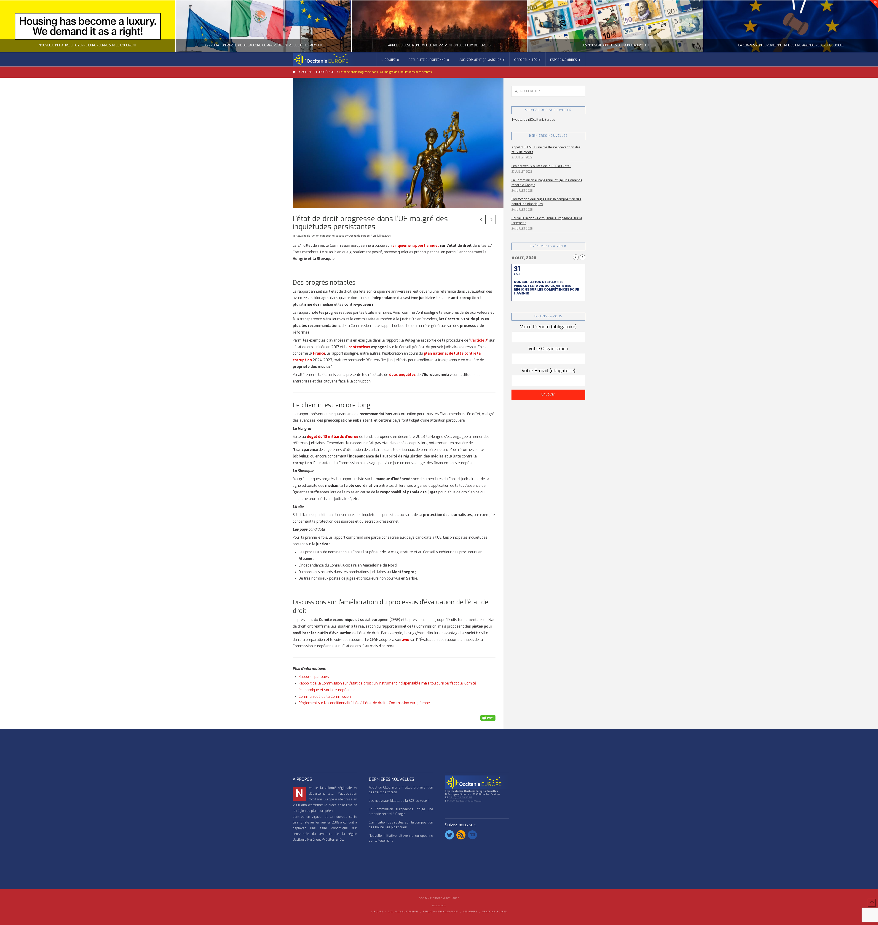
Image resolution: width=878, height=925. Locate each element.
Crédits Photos (439, 905)
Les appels (470, 911)
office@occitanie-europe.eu (467, 800)
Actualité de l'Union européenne (315, 235)
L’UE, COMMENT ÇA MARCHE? (440, 911)
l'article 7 (478, 340)
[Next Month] (582, 257)
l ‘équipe (377, 911)
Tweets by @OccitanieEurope (533, 120)
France (319, 353)
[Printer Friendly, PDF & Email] (487, 718)
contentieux (359, 347)
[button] (873, 4)
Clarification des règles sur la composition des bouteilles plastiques (546, 201)
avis (405, 639)
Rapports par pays (314, 676)
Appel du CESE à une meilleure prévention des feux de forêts (546, 149)
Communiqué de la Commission (325, 696)
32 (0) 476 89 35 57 (460, 797)
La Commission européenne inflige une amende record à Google (546, 182)
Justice (340, 235)
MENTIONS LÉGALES (494, 911)
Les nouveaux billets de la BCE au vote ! (541, 166)
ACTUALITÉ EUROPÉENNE (403, 911)
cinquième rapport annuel (416, 245)
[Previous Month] (576, 257)
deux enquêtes (402, 374)
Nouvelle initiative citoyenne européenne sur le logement (546, 220)
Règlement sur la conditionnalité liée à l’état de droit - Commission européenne (364, 702)
